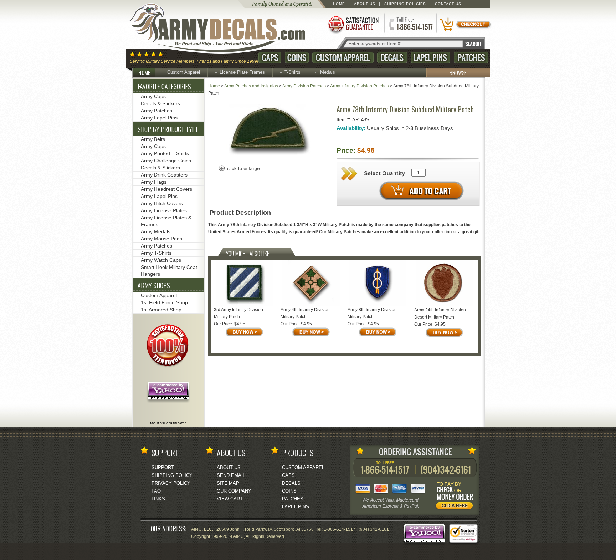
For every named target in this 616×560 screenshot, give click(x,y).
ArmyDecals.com (224, 28)
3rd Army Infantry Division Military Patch (238, 313)
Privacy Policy (171, 483)
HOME (144, 72)
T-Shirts (292, 72)
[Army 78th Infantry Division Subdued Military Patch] (270, 157)
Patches (471, 57)
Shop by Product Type (168, 129)
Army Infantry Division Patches (359, 85)
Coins (297, 57)
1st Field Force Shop (164, 302)
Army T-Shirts (156, 253)
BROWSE (458, 72)
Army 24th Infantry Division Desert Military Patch (440, 313)
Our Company (234, 491)
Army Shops (154, 285)
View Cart (230, 499)
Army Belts (153, 139)
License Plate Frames (242, 72)
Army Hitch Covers (162, 203)
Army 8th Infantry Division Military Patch (372, 313)
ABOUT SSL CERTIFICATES (168, 423)
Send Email (231, 475)
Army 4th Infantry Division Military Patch (305, 313)
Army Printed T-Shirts (165, 153)
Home (339, 4)
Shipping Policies (405, 4)
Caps (269, 57)
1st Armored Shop (161, 309)
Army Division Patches (304, 85)
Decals (392, 57)
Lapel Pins (430, 57)
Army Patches (156, 110)
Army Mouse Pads (161, 238)
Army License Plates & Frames (166, 221)
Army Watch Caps (161, 260)
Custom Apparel (343, 57)
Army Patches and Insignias (251, 85)
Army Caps (153, 96)
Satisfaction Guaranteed (352, 24)
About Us (364, 4)
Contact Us (448, 4)
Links (158, 499)
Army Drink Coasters (164, 175)
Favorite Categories (164, 86)
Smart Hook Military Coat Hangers (169, 270)
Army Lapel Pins (159, 118)
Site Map (228, 483)
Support (163, 467)
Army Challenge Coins (166, 160)
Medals (327, 72)
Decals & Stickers (160, 103)
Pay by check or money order (456, 497)
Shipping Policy (172, 475)
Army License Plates (164, 210)
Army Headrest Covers (166, 189)
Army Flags (153, 182)
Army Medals (155, 231)
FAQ (156, 491)
